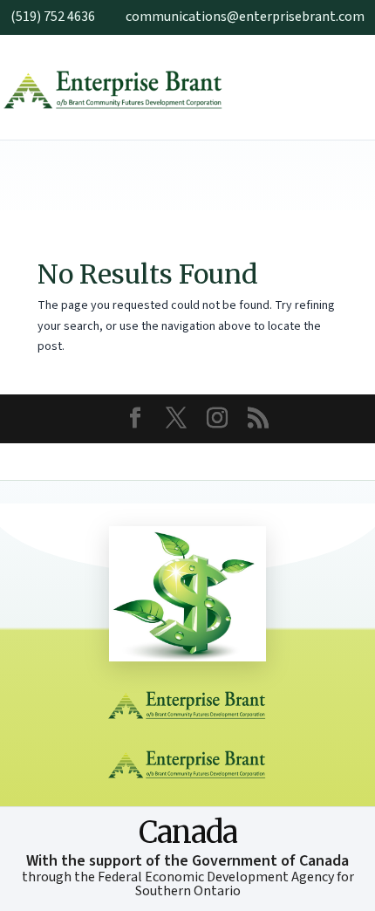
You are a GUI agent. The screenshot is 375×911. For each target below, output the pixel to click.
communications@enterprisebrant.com (245, 16)
